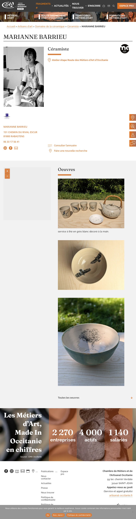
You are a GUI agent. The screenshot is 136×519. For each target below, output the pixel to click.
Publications (47, 471)
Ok (48, 515)
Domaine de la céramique (50, 26)
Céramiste (73, 26)
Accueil (11, 26)
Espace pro (64, 472)
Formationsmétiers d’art (118, 16)
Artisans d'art (25, 26)
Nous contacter (46, 477)
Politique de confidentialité (48, 498)
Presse (44, 488)
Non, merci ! (58, 515)
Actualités (46, 483)
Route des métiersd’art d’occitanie (52, 16)
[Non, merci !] (132, 512)
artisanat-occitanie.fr (121, 495)
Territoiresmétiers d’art (84, 16)
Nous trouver (47, 492)
